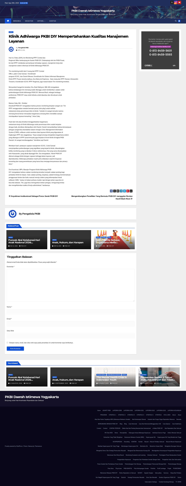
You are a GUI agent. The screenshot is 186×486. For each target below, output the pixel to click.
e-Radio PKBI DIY (158, 428)
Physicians (119, 468)
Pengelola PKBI (23, 48)
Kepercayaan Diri (151, 437)
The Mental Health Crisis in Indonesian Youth (111, 378)
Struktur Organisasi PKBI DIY (167, 477)
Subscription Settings (151, 482)
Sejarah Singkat (148, 473)
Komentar (10, 266)
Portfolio (153, 468)
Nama (9, 307)
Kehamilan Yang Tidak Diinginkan (113, 437)
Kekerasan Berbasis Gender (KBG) (134, 437)
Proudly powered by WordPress (14, 446)
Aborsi (174, 415)
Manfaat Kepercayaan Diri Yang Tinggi (108, 446)
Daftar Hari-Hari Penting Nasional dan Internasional (136, 428)
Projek (169, 468)
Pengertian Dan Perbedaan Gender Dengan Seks (146, 459)
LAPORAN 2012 (150, 410)
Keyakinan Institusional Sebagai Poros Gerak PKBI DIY (34, 196)
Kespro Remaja (101, 374)
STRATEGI (158, 415)
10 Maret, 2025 (147, 383)
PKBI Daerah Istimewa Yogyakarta (93, 10)
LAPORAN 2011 (139, 410)
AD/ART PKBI (107, 410)
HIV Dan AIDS (109, 432)
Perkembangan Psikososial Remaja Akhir (154, 464)
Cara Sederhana (176, 424)
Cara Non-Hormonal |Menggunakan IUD (150, 424)
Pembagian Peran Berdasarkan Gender (170, 455)
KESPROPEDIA (117, 441)
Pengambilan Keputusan (124, 459)
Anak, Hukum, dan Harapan (67, 242)
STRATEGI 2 (121, 415)
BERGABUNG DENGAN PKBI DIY (108, 424)
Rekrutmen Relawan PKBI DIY (108, 473)
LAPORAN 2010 (128, 410)
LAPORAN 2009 (117, 410)
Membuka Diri (144, 446)
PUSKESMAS (177, 468)
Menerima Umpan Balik (156, 446)
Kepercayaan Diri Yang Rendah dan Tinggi (169, 437)
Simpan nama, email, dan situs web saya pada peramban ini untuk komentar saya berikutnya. (41, 343)
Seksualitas (158, 473)
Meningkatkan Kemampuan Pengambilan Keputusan (166, 450)
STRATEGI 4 (140, 415)
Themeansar (38, 446)
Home (99, 410)
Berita (11, 32)
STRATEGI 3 (131, 415)
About (179, 415)
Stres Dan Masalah (151, 477)
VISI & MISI (167, 415)
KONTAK (134, 441)
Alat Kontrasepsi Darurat (139, 419)
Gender (104, 237)
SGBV (109, 237)
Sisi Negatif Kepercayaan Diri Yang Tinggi (107, 477)
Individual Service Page (159, 432)
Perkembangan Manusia (113, 374)
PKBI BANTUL (128, 468)
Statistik (123, 477)
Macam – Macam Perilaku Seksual (154, 441)
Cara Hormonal (133, 424)
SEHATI (140, 473)
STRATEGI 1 (112, 415)
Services (166, 473)
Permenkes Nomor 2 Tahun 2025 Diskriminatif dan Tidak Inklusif (156, 380)
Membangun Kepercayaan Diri (129, 446)
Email (9, 319)
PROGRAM (103, 415)
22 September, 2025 (61, 383)
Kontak (52, 21)
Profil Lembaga (161, 468)
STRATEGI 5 (149, 415)
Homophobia (123, 432)
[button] (176, 21)
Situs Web (10, 331)
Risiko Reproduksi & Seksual (127, 473)
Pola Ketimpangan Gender (141, 468)
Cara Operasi (166, 424)
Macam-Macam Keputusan (173, 441)
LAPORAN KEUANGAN (174, 410)
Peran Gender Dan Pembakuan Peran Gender (110, 464)
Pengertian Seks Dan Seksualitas (171, 459)
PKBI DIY (23, 246)
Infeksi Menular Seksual (174, 432)
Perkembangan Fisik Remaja (133, 464)
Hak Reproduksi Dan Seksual (173, 428)
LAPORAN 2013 (161, 410)
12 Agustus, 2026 (16, 383)
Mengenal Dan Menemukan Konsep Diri (139, 450)
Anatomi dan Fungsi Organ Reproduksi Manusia (161, 419)
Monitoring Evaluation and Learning (135, 455)
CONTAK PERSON (114, 428)
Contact (99, 428)
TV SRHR (178, 482)
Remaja (124, 374)
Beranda (17, 21)
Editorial (143, 374)
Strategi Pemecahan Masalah (136, 477)
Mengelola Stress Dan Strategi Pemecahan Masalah (111, 450)
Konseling (127, 441)
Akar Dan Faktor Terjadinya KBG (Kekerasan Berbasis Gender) (112, 419)
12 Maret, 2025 (103, 383)
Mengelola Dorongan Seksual (173, 446)
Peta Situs (111, 468)
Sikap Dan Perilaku (175, 473)
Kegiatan (29, 21)
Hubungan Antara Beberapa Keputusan (139, 432)
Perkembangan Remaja (174, 464)
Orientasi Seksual (152, 455)
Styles (179, 477)
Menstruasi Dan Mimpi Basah (115, 455)
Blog (121, 424)
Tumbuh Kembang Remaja (166, 482)
